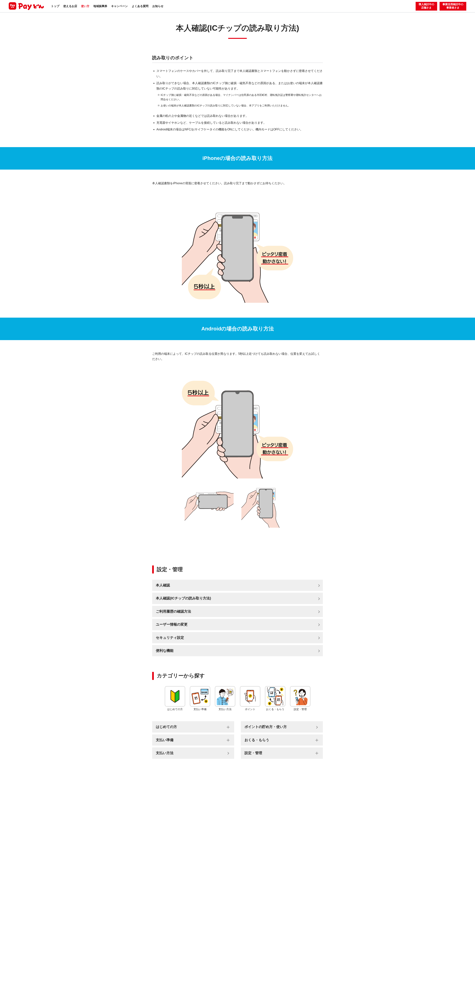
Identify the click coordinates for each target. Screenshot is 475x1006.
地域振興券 (100, 6)
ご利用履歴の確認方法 (173, 611)
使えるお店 (70, 6)
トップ (55, 6)
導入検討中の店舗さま (426, 6)
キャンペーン (119, 6)
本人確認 (163, 585)
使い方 (85, 6)
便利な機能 (164, 651)
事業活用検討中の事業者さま (453, 6)
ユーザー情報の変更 (172, 624)
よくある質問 (140, 6)
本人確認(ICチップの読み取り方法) (183, 598)
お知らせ (157, 6)
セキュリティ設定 (170, 638)
